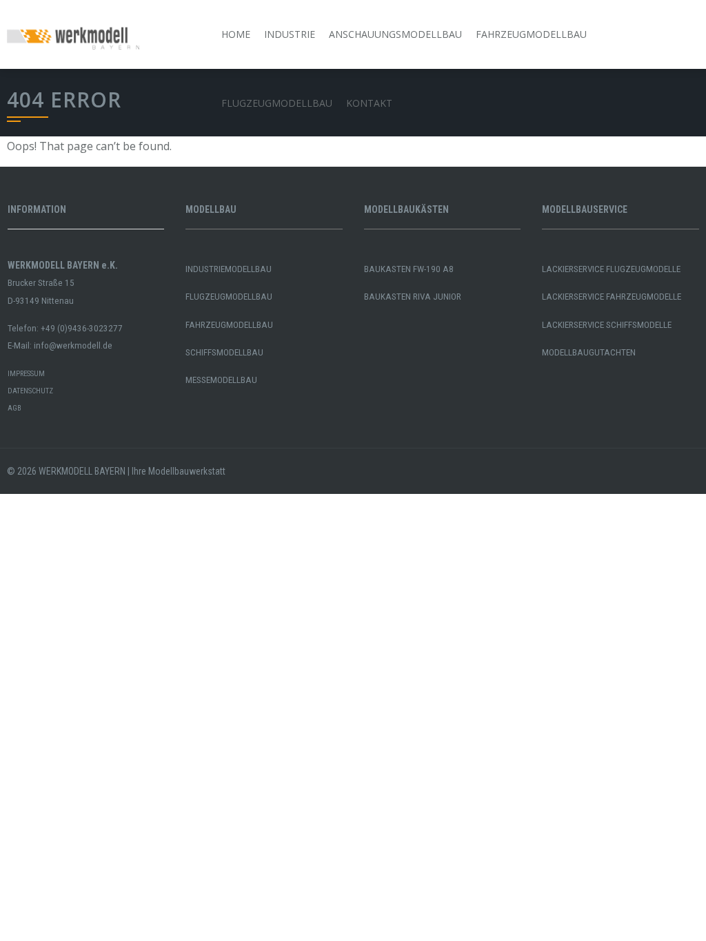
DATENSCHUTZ (30, 390)
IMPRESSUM (26, 373)
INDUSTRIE (289, 34)
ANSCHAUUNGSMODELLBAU (395, 34)
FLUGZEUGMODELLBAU (276, 103)
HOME (235, 34)
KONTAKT (369, 103)
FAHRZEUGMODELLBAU (531, 34)
